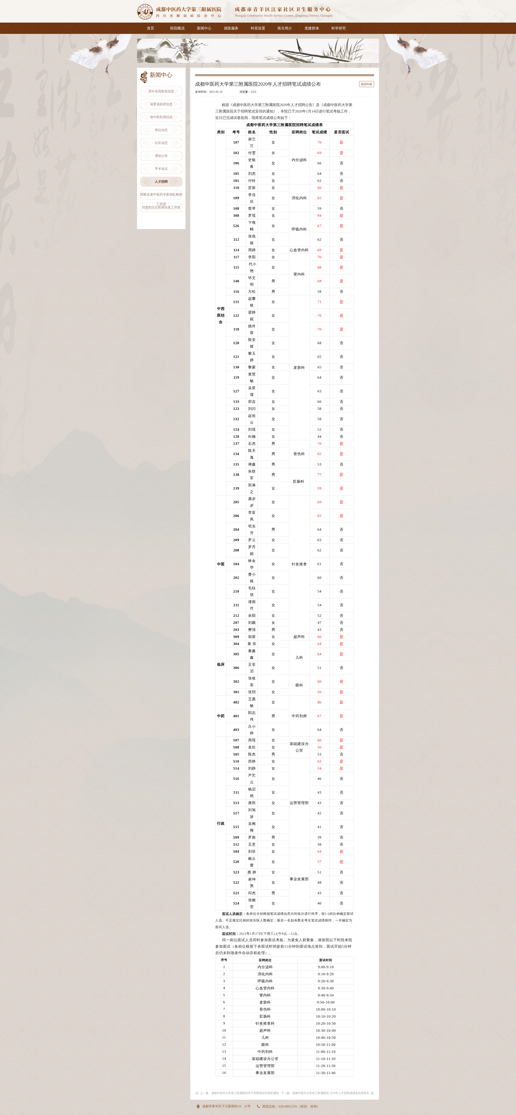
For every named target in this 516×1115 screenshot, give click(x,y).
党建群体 (312, 28)
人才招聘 (161, 181)
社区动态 (161, 143)
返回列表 (366, 84)
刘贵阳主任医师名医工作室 (161, 207)
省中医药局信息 (161, 117)
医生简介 (285, 28)
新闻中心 (204, 28)
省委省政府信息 (161, 104)
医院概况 (177, 28)
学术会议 (161, 168)
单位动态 (161, 130)
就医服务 (231, 28)
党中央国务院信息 (161, 91)
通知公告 (161, 155)
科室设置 (258, 28)
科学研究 (338, 28)
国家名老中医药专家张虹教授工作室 (161, 196)
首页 (150, 28)
